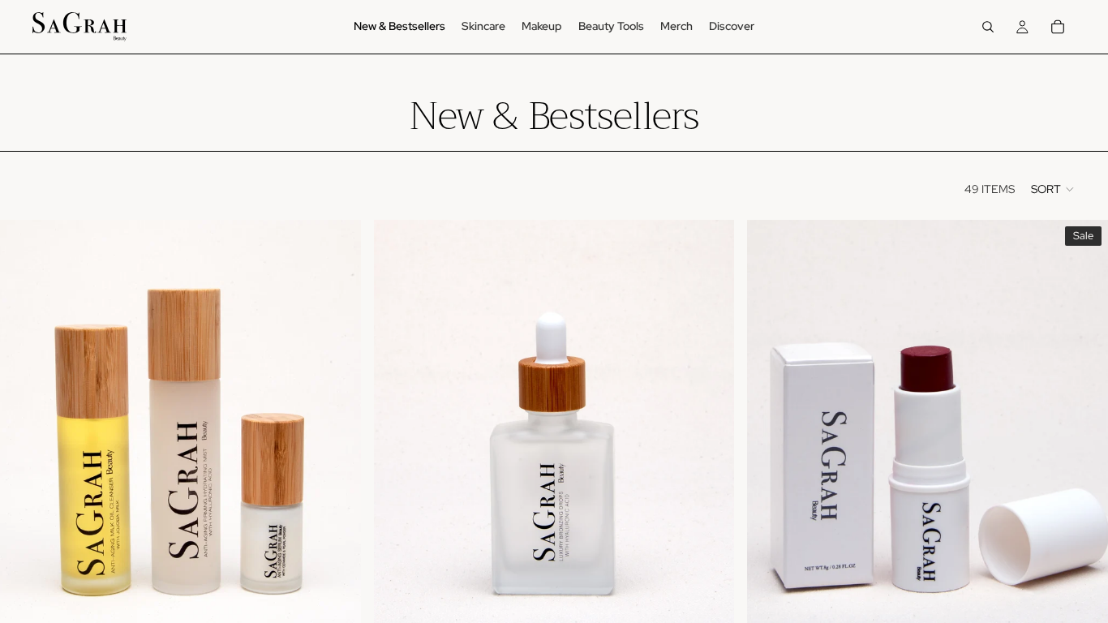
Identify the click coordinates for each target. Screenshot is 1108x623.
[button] (1053, 189)
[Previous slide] (24, 445)
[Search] (988, 27)
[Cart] (1058, 27)
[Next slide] (336, 445)
